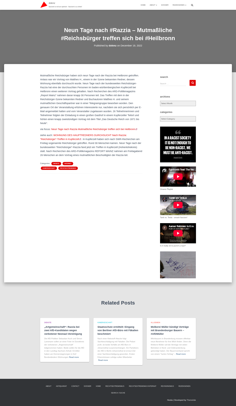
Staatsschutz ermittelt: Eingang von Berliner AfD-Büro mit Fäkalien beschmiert (118, 330)
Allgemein (155, 323)
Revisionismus (167, 386)
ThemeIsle (191, 400)
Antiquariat (61, 386)
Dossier (165, 5)
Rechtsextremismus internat (142, 386)
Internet (67, 163)
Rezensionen (179, 5)
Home (143, 5)
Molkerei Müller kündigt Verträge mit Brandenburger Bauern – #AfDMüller (170, 330)
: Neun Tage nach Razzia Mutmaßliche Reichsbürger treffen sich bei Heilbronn (92, 129)
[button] (156, 5)
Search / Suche (118, 393)
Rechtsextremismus (68, 168)
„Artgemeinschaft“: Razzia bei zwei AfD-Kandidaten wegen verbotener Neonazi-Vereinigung (63, 330)
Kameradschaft (49, 168)
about (153, 5)
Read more (74, 357)
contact (75, 386)
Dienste (56, 163)
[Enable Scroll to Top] (230, 400)
